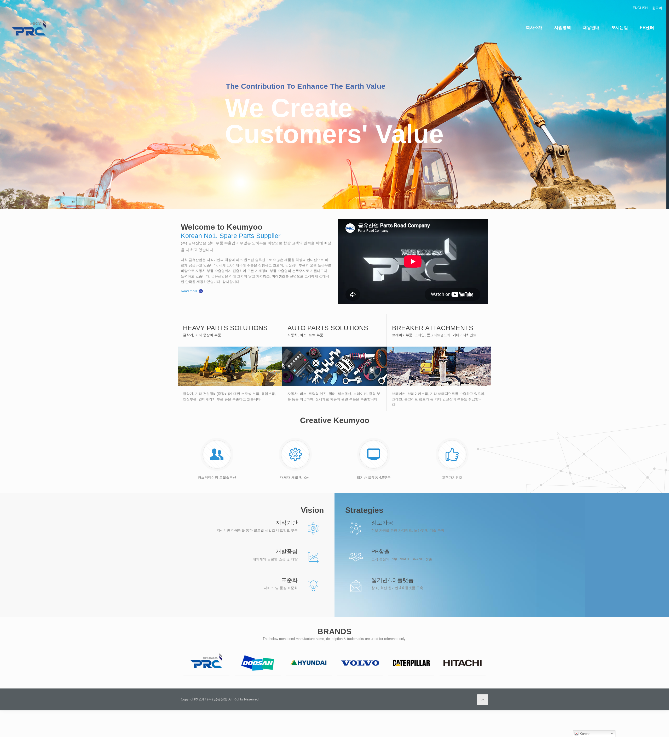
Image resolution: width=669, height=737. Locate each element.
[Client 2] (258, 663)
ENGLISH (640, 8)
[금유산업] (29, 27)
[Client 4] (360, 663)
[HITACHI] (462, 663)
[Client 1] (206, 663)
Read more (189, 291)
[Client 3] (309, 663)
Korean (584, 734)
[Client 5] (411, 663)
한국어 (657, 8)
